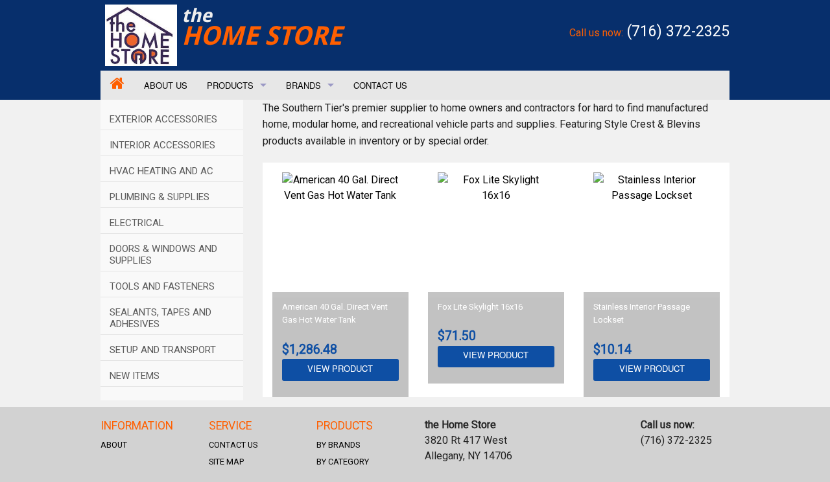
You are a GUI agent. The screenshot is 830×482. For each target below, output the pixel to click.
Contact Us (380, 85)
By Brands (338, 445)
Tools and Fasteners (162, 286)
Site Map (226, 461)
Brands (303, 85)
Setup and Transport (163, 350)
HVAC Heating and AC (161, 171)
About (114, 445)
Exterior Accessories (163, 119)
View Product (340, 368)
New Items (135, 376)
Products (230, 85)
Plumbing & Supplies (159, 197)
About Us (165, 85)
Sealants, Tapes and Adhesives (160, 318)
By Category (342, 461)
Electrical (137, 223)
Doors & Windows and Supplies (163, 254)
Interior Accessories (162, 145)
